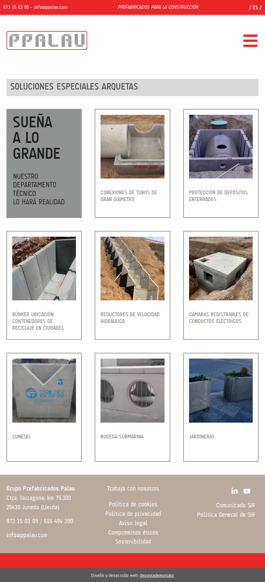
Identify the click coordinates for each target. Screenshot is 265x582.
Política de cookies (133, 504)
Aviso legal (133, 523)
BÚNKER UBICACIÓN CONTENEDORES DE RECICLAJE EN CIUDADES (38, 321)
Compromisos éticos (133, 533)
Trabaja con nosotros (133, 489)
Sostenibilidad (133, 542)
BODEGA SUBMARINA (122, 437)
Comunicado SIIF (235, 505)
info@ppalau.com (51, 7)
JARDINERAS (202, 437)
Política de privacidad (133, 514)
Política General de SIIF (226, 515)
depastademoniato (157, 575)
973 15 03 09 (16, 7)
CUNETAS (21, 437)
